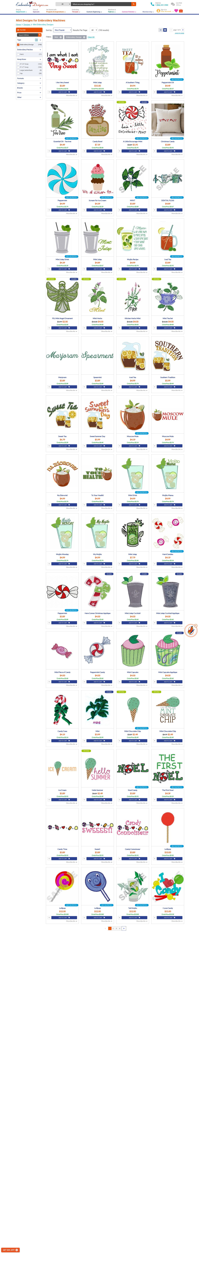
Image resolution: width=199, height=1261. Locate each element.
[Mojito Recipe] (132, 237)
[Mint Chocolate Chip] (132, 709)
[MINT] (132, 178)
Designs (26, 24)
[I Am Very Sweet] (62, 61)
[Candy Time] (62, 827)
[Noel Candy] (132, 768)
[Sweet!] (97, 827)
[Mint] (97, 709)
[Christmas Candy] (167, 119)
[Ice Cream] (62, 768)
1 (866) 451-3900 (161, 5)
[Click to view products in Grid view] (165, 30)
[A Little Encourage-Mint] (132, 119)
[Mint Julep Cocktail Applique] (167, 591)
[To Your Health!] (97, 473)
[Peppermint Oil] (167, 61)
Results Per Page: (80, 30)
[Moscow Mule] (132, 414)
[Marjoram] (62, 355)
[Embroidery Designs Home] (32, 4)
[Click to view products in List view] (160, 30)
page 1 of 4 (176, 30)
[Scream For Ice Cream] (97, 178)
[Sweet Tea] (62, 414)
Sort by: (49, 30)
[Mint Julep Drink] (62, 237)
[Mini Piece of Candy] (62, 650)
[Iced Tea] (167, 237)
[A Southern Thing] (132, 61)
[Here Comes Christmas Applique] (97, 591)
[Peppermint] (62, 178)
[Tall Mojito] (132, 886)
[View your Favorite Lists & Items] (176, 11)
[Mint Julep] (97, 61)
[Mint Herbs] (97, 296)
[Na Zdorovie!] (62, 473)
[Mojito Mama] (167, 473)
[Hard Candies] (167, 532)
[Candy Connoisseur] (132, 827)
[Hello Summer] (97, 768)
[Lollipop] (167, 827)
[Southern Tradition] (167, 355)
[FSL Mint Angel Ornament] (62, 296)
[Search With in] (39, 35)
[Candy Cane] (62, 709)
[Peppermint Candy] (97, 650)
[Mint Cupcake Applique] (167, 650)
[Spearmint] (97, 355)
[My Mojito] (97, 532)
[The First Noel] (167, 768)
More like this (71, 95)
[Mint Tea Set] (167, 296)
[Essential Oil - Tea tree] (62, 119)
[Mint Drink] (132, 473)
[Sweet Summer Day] (97, 414)
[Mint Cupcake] (132, 650)
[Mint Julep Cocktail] (132, 591)
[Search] (133, 4)
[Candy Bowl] (97, 119)
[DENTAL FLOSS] (167, 178)
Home (18, 24)
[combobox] (101, 4)
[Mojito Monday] (62, 532)
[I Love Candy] (167, 886)
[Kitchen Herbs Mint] (132, 296)
